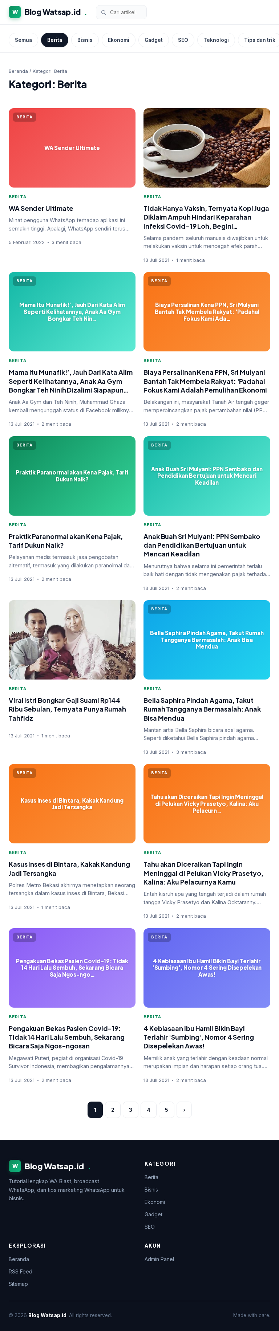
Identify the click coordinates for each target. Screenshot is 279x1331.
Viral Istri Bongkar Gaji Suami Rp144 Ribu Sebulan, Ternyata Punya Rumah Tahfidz (67, 709)
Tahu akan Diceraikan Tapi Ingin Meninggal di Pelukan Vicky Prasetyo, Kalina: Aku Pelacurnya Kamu (203, 873)
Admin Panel (159, 1259)
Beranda (18, 71)
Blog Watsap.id (49, 12)
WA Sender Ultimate (41, 208)
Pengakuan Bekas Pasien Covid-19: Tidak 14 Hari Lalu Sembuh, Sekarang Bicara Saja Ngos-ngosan (67, 1037)
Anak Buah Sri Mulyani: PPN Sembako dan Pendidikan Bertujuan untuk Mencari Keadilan (201, 545)
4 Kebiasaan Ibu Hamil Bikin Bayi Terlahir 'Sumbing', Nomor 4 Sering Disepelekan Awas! (198, 1037)
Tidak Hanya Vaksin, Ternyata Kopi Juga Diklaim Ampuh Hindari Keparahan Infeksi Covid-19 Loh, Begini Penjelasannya (206, 221)
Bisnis (85, 40)
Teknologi (216, 40)
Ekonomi (118, 40)
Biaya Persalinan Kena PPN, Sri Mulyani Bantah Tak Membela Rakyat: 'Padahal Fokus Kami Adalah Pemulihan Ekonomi (205, 381)
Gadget (154, 40)
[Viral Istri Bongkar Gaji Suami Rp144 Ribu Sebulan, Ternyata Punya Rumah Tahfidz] (72, 640)
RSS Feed (20, 1271)
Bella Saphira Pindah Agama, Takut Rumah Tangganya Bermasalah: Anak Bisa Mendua (202, 709)
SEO (183, 40)
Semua (23, 40)
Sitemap (18, 1284)
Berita (54, 40)
